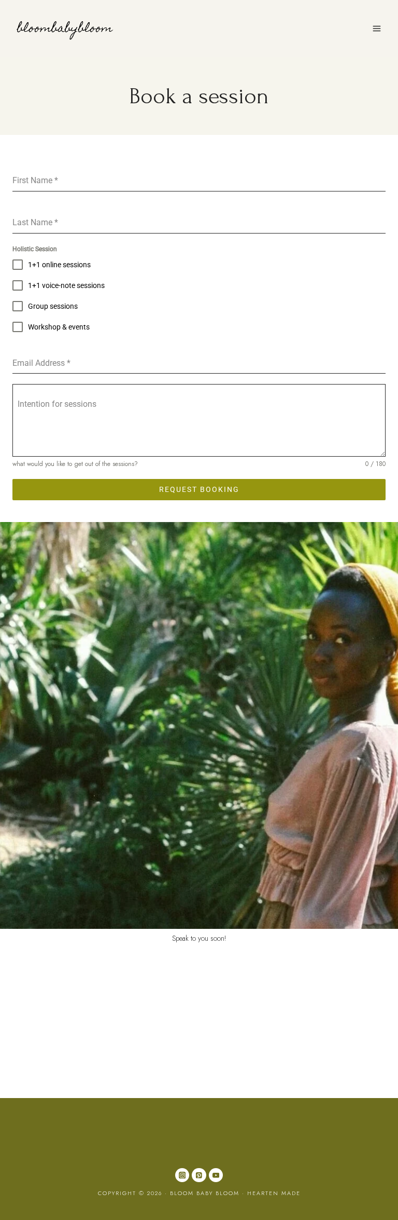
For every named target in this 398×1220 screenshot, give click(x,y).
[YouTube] (216, 1175)
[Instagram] (182, 1175)
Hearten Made (274, 1193)
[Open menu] (376, 28)
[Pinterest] (199, 1175)
